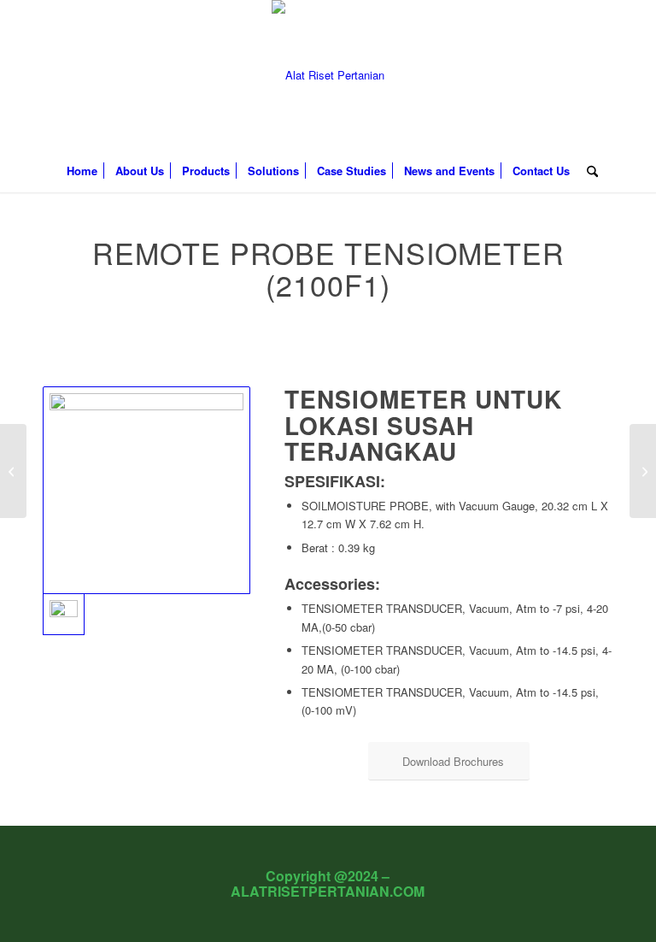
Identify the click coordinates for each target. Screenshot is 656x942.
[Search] (588, 171)
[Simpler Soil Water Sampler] (13, 471)
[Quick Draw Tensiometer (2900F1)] (643, 471)
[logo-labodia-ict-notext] (328, 75)
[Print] (146, 490)
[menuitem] (82, 171)
